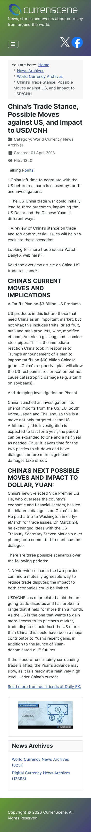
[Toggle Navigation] (13, 44)
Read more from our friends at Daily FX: (44, 686)
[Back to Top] (82, 823)
